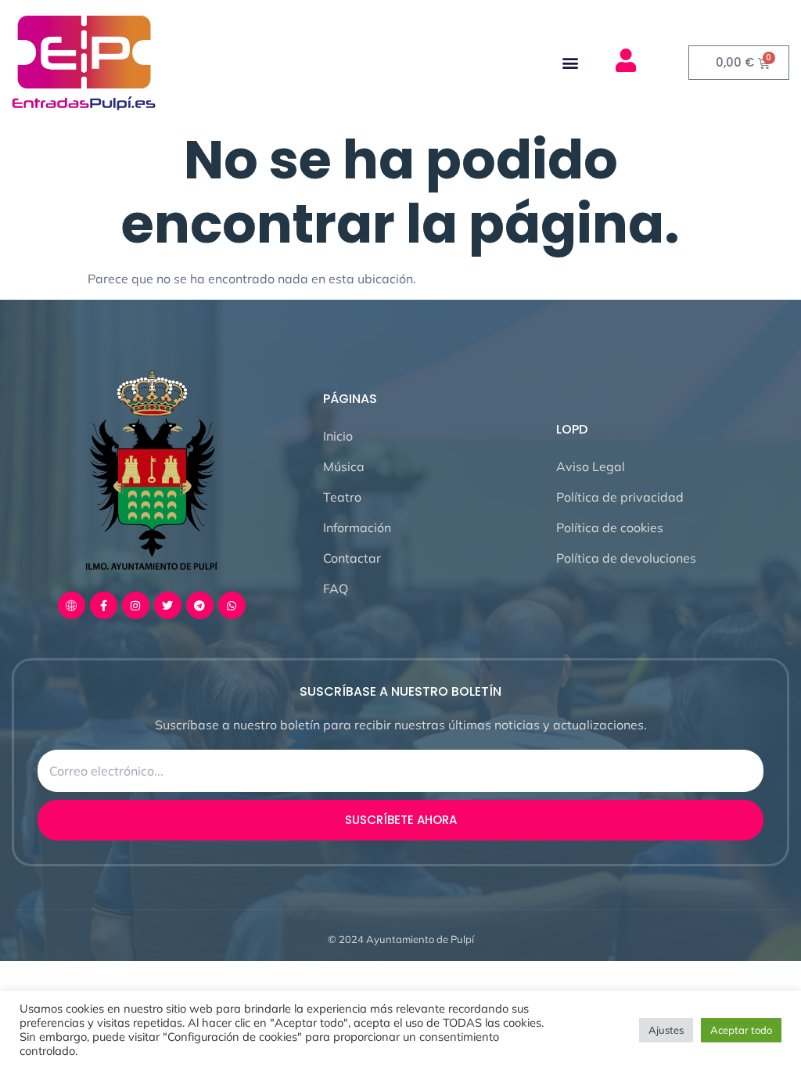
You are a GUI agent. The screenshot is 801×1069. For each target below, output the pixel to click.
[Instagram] (135, 605)
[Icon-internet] (71, 605)
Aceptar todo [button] (741, 1030)
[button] (570, 63)
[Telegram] (200, 605)
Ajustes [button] (666, 1030)
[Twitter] (167, 605)
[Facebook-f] (103, 605)
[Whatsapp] (232, 605)
